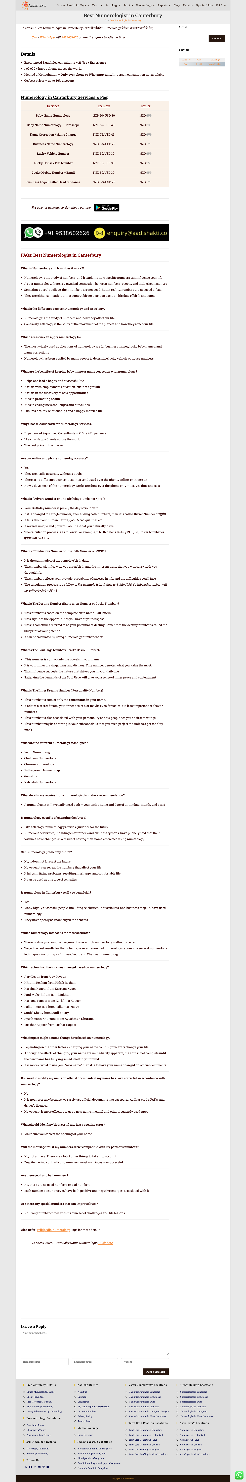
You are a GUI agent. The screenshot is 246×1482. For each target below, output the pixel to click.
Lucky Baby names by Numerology (45, 1411)
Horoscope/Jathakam (38, 1448)
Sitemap (82, 1396)
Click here (105, 1243)
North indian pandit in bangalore (95, 1448)
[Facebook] (30, 1467)
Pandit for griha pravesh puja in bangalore (99, 1463)
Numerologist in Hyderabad (194, 1396)
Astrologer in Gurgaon (191, 1449)
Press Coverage (85, 1434)
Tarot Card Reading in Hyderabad (146, 1434)
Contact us (83, 1401)
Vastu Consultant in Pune (142, 1401)
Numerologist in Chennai (193, 1406)
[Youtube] (48, 1467)
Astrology (186, 60)
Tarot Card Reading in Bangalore (145, 1429)
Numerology (215, 60)
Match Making (215, 64)
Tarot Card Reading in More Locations (148, 1454)
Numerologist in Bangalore (193, 1391)
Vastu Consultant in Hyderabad (145, 1396)
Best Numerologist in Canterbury (125, 20)
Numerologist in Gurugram (193, 1411)
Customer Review (87, 1411)
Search (217, 38)
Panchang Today (35, 1425)
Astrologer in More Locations (195, 1454)
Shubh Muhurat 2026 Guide (41, 1391)
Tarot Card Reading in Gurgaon (144, 1449)
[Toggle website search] (225, 5)
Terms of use (84, 1421)
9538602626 (69, 37)
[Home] (106, 20)
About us (82, 1391)
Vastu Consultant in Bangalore (144, 1391)
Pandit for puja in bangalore (92, 1453)
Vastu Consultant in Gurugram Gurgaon (149, 1411)
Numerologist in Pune (191, 1401)
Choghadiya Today (36, 1429)
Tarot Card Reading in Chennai (144, 1444)
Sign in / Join (204, 5)
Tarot (186, 64)
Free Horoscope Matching (40, 1406)
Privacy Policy (85, 1416)
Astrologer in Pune (189, 1439)
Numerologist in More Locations (196, 1416)
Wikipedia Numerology (53, 1230)
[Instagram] (35, 1467)
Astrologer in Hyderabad (192, 1434)
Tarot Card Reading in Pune (143, 1439)
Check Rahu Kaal (35, 1396)
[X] (25, 1467)
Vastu (198, 60)
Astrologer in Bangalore (192, 1429)
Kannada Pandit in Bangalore (93, 1468)
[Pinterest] (44, 1467)
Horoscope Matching (37, 1453)
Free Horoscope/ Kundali (39, 1401)
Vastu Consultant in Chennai (144, 1406)
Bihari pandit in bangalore (91, 1458)
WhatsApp (47, 37)
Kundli (199, 64)
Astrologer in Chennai (191, 1444)
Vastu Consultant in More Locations (147, 1416)
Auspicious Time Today (39, 1434)
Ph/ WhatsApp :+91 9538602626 (93, 1406)
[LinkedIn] (39, 1467)
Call (34, 37)
